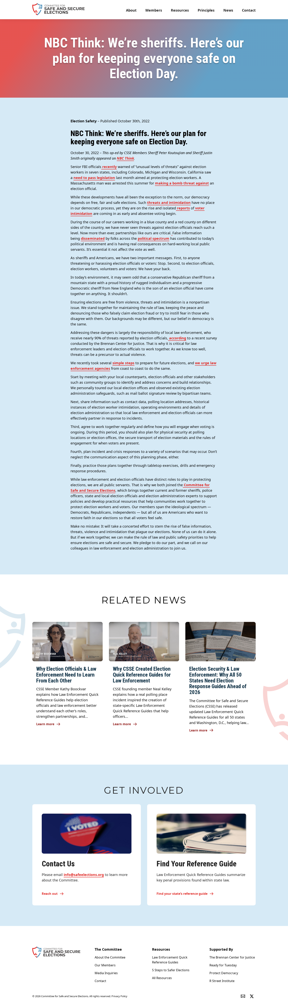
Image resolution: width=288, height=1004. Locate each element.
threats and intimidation (169, 202)
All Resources (162, 978)
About (131, 10)
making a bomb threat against (182, 183)
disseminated (93, 238)
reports (183, 208)
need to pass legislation (94, 177)
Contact (249, 10)
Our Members (105, 965)
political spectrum (153, 238)
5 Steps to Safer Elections (170, 970)
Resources (180, 10)
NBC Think (125, 158)
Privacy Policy (119, 996)
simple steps (123, 363)
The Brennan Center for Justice (232, 957)
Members (153, 10)
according (177, 338)
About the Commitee (110, 957)
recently (109, 166)
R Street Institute (222, 981)
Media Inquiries (106, 973)
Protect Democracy (223, 973)
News (228, 10)
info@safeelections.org (84, 874)
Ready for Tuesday (223, 965)
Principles (206, 10)
